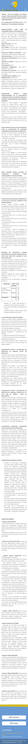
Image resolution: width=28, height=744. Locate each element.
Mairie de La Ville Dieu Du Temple (10, 740)
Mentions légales (6, 742)
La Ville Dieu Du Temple (10, 10)
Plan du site (22, 740)
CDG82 (19, 742)
